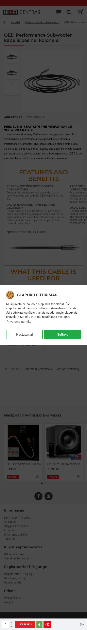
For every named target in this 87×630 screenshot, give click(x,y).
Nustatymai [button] (24, 334)
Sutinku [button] (62, 334)
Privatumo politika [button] (19, 321)
